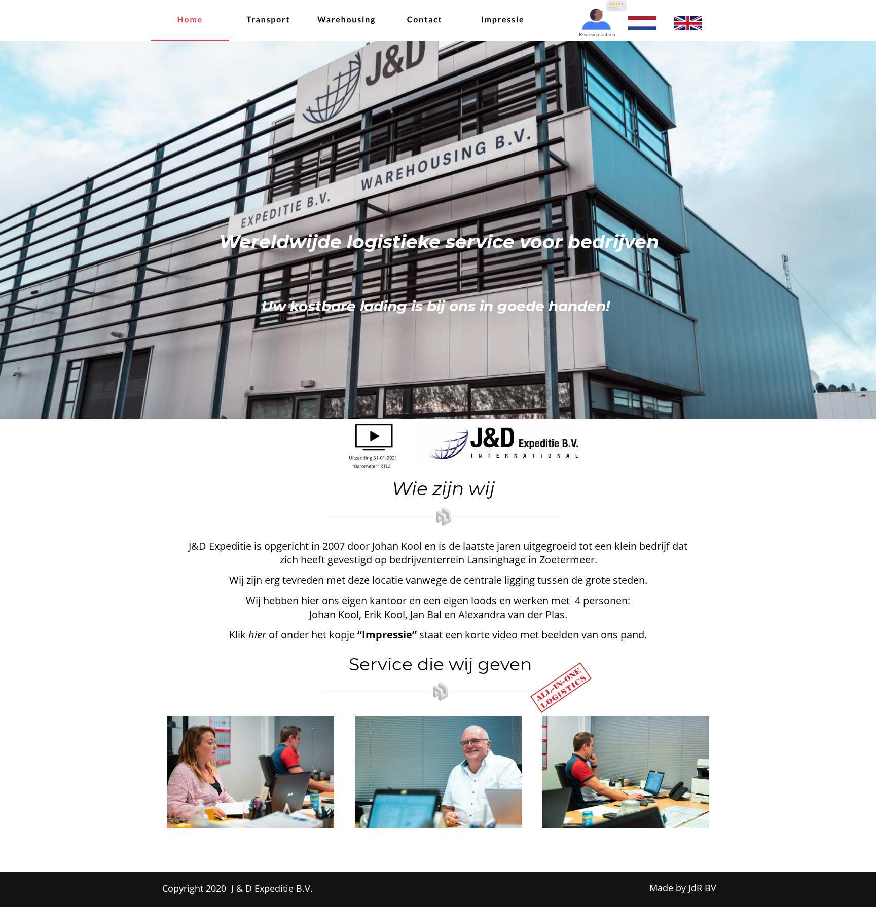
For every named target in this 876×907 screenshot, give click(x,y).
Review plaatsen (597, 34)
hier (257, 634)
